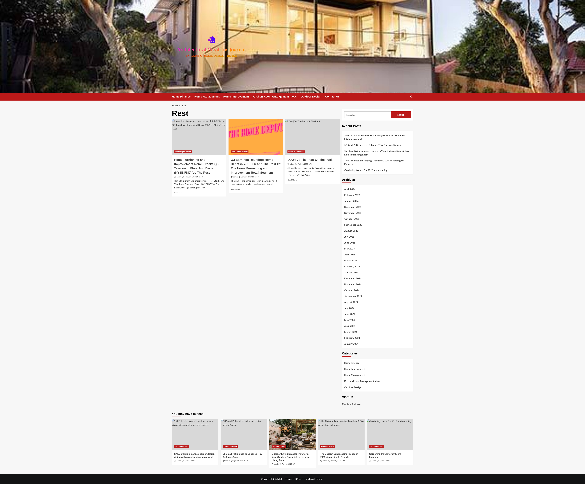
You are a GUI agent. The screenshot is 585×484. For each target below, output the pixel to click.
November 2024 (352, 284)
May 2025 (349, 248)
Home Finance (181, 96)
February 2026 (352, 195)
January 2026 (351, 201)
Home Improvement (236, 96)
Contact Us (332, 96)
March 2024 (350, 331)
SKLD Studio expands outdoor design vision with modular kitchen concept (374, 137)
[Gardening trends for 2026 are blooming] (390, 434)
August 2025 (351, 230)
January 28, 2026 (247, 177)
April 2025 (349, 254)
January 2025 (351, 272)
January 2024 (351, 343)
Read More (178, 192)
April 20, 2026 (336, 461)
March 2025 (350, 260)
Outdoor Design (311, 96)
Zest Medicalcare (351, 404)
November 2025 (352, 212)
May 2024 (349, 320)
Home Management (207, 96)
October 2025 (351, 218)
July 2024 (349, 308)
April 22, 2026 (238, 461)
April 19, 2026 (384, 461)
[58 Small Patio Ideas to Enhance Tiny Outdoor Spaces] (244, 434)
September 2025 (353, 224)
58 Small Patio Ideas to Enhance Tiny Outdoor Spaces (372, 145)
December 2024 (352, 278)
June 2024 (349, 314)
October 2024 (351, 290)
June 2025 (349, 242)
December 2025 (352, 207)
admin (179, 177)
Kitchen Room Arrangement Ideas (275, 96)
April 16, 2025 (303, 164)
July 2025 (349, 236)
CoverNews (302, 478)
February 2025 (352, 266)
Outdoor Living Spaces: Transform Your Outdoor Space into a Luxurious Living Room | (376, 153)
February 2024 (352, 337)
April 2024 (349, 326)
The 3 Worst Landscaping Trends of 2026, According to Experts (374, 162)
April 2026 (349, 189)
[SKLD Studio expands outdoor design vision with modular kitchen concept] (195, 434)
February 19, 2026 (191, 177)
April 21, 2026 (287, 464)
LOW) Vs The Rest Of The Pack (310, 159)
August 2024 (351, 302)
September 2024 (353, 296)
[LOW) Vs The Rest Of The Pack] (312, 137)
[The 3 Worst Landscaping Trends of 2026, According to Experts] (341, 434)
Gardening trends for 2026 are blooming (365, 170)
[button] (411, 96)
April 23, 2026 (189, 461)
